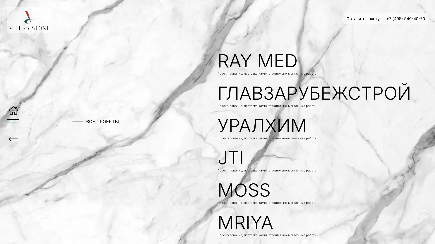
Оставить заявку (363, 18)
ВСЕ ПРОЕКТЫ (102, 121)
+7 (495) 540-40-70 (405, 18)
